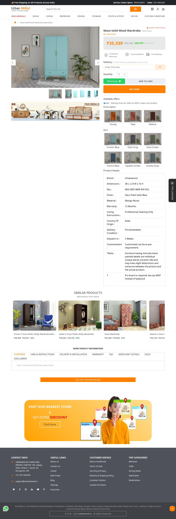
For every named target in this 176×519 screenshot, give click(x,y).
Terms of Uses (96, 466)
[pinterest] (44, 489)
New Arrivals (18, 16)
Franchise (54, 490)
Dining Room (135, 471)
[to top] (172, 508)
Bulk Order (55, 476)
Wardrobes (134, 476)
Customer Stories (97, 480)
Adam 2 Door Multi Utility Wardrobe (76, 334)
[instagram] (25, 489)
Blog (52, 480)
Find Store (50, 424)
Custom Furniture (155, 16)
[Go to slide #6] (96, 94)
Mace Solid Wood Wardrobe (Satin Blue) (36, 22)
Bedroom (133, 462)
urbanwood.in (85, 513)
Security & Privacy (98, 471)
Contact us (55, 466)
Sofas (131, 466)
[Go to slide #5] (89, 94)
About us (54, 462)
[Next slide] (98, 62)
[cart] (162, 9)
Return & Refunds (98, 462)
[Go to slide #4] (82, 94)
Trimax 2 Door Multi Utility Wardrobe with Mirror (34, 334)
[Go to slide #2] (68, 94)
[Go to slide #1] (55, 94)
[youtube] (37, 489)
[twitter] (13, 489)
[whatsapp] (5, 508)
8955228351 (129, 2)
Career (53, 471)
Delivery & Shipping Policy (102, 476)
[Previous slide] (13, 62)
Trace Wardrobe (112, 334)
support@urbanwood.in (27, 481)
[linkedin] (31, 489)
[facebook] (19, 489)
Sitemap (54, 485)
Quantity (107, 74)
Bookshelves (134, 480)
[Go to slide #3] (75, 94)
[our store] (151, 9)
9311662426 (156, 2)
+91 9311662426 (23, 475)
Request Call (172, 192)
